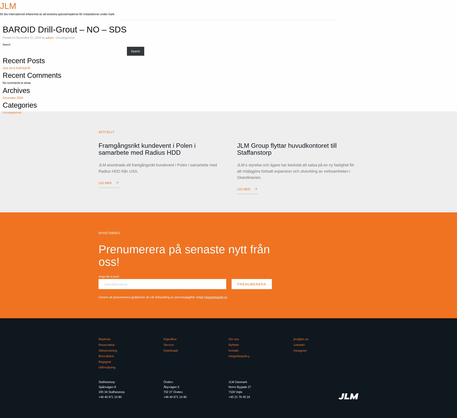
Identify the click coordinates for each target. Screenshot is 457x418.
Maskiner (105, 339)
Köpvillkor (170, 339)
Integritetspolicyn (215, 297)
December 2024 (13, 97)
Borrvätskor (106, 356)
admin (50, 37)
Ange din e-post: (109, 276)
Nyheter (233, 344)
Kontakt (233, 350)
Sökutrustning (108, 350)
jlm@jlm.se (300, 339)
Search (7, 44)
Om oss (233, 339)
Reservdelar (107, 344)
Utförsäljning (107, 367)
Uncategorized (12, 112)
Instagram (300, 350)
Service (169, 344)
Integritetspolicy (239, 356)
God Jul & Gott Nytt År (16, 68)
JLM (8, 6)
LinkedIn (299, 344)
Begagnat (105, 361)
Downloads (171, 350)
